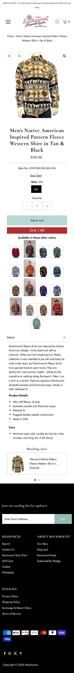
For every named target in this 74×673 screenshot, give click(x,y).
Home (10, 36)
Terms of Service (11, 614)
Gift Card (7, 561)
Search (6, 544)
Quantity (37, 198)
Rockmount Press (46, 555)
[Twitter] (15, 654)
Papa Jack (42, 549)
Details (10, 337)
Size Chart (36, 175)
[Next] (19, 55)
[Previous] (9, 55)
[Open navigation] (11, 22)
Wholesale (8, 572)
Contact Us (8, 549)
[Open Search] (57, 22)
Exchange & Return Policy (16, 608)
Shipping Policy (11, 602)
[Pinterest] (21, 654)
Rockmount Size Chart (14, 555)
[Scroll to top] (66, 665)
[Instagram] (9, 654)
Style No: (23, 168)
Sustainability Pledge (49, 561)
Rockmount (31, 665)
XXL (36, 189)
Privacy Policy (10, 596)
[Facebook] (5, 654)
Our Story (42, 544)
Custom (6, 567)
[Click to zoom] (64, 56)
